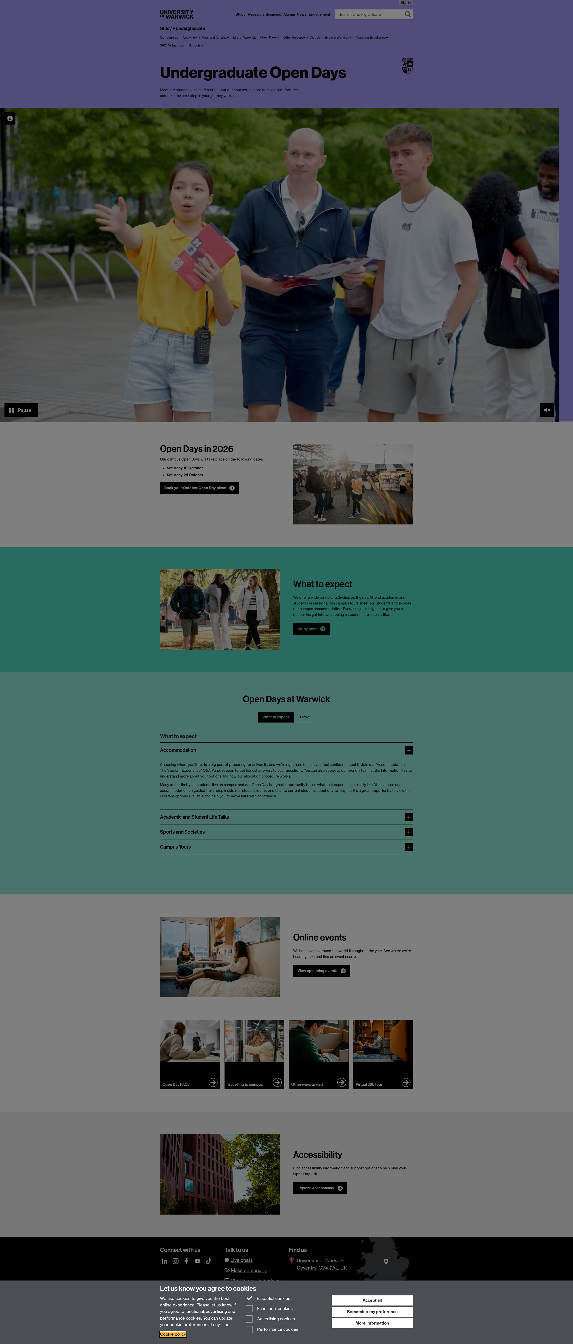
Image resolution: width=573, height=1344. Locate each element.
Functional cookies (274, 1308)
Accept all (372, 1300)
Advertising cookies (275, 1319)
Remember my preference (372, 1311)
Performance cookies (277, 1329)
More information (372, 1323)
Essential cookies (273, 1298)
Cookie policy (173, 1334)
